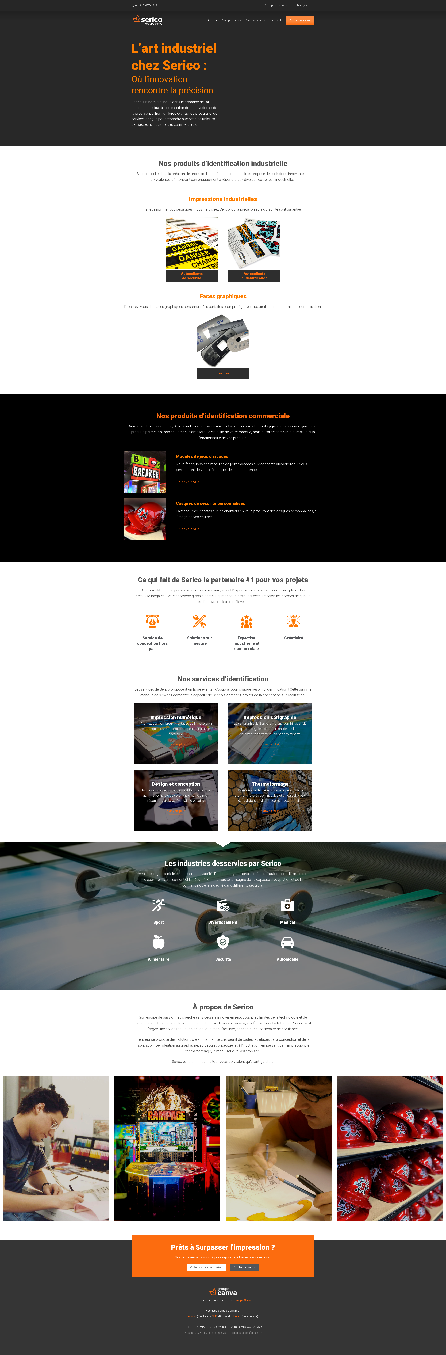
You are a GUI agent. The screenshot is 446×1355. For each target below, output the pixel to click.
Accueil (212, 20)
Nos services (254, 20)
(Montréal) (198, 1316)
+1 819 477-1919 (194, 1327)
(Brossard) (221, 1316)
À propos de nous (275, 5)
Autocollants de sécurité (192, 276)
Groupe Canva (243, 1300)
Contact (275, 20)
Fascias (223, 373)
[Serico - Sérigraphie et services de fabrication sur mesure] (147, 20)
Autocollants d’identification (254, 276)
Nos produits (230, 20)
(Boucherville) (245, 1316)
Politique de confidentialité (246, 1332)
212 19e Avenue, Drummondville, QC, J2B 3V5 (234, 1327)
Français (302, 5)
